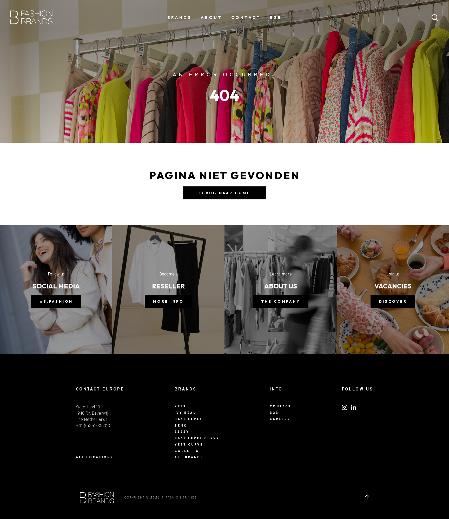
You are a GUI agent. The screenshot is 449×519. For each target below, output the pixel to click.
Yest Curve (189, 444)
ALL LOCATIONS (94, 457)
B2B (276, 17)
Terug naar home (224, 193)
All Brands (189, 457)
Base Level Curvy (197, 438)
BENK (181, 425)
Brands (179, 17)
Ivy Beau (185, 413)
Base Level (189, 419)
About (211, 17)
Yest (181, 406)
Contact (246, 17)
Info (276, 389)
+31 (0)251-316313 (93, 426)
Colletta (187, 451)
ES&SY (182, 432)
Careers (280, 419)
